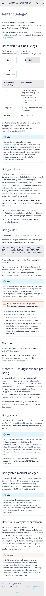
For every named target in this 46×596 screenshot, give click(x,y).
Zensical (13, 593)
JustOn (15, 586)
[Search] (42, 2)
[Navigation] (3, 2)
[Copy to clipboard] (44, 247)
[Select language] (37, 2)
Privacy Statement (36, 585)
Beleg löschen (7, 38)
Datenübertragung (10, 144)
